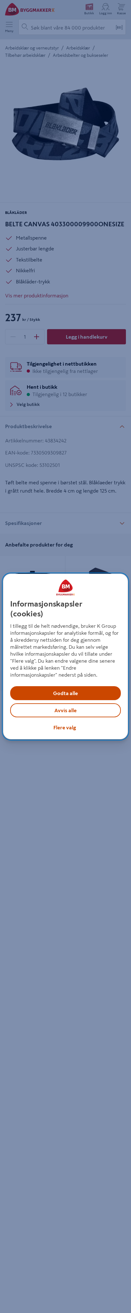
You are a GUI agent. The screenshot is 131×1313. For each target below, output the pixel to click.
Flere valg (64, 727)
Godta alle (65, 693)
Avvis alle (65, 710)
